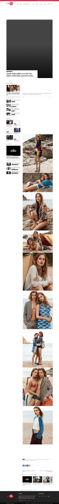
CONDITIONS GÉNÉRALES (34, 503)
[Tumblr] (10, 0)
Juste (44, 459)
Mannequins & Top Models (18, 18)
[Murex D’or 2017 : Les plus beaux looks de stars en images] (8, 101)
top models (31, 460)
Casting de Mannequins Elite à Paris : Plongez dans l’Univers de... (13, 157)
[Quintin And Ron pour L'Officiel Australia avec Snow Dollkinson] (37, 479)
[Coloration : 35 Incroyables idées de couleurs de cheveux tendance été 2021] (13, 88)
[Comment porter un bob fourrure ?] (9, 137)
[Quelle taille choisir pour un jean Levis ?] (17, 130)
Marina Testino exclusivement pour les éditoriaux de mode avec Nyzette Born (47, 484)
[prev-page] (23, 486)
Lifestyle (7, 139)
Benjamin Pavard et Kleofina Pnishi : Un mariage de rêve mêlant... (9, 126)
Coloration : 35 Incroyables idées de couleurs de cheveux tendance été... (13, 94)
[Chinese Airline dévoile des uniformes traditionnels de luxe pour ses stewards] (8, 109)
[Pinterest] (8, 0)
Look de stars (13, 101)
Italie (39, 459)
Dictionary (44, 503)
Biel (27, 459)
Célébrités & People (11, 18)
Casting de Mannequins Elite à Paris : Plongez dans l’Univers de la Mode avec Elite (27, 484)
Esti (32, 459)
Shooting (28, 460)
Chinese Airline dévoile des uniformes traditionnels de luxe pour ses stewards (15, 109)
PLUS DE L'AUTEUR (34, 474)
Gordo (35, 459)
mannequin (47, 459)
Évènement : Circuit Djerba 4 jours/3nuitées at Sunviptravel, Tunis (46, 471)
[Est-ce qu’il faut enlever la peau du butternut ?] (17, 137)
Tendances (48, 0)
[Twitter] (11, 0)
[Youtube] (12, 0)
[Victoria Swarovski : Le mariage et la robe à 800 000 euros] (8, 114)
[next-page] (24, 486)
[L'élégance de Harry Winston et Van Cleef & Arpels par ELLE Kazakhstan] (8, 172)
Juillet (42, 459)
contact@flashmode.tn (26, 500)
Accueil (7, 18)
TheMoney (48, 503)
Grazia (37, 459)
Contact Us (51, 0)
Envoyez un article (27, 503)
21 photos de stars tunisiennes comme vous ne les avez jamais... (15, 105)
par (49, 459)
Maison (15, 139)
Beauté (7, 91)
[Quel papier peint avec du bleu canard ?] (17, 122)
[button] (51, 4)
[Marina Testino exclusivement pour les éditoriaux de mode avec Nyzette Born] (48, 479)
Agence (45, 0)
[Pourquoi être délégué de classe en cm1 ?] (9, 130)
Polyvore (41, 503)
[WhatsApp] (29, 465)
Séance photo (24, 460)
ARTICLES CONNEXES (26, 474)
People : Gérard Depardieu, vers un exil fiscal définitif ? (29, 471)
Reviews (38, 503)
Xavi (36, 460)
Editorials (30, 459)
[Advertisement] (29, 12)
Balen (25, 459)
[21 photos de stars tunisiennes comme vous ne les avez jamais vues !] (8, 105)
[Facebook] (7, 0)
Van (34, 460)
